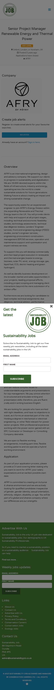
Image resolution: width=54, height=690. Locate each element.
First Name (9, 364)
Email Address (11, 356)
